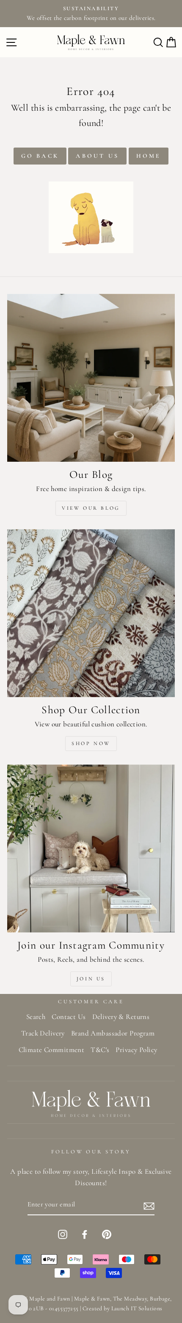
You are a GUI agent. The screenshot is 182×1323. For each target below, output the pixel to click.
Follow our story (90, 1151)
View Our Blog (91, 508)
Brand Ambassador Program (112, 1033)
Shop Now (91, 743)
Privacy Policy (136, 1049)
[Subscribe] (148, 1205)
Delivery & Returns (121, 1016)
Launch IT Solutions (137, 1308)
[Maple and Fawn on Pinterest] (106, 1233)
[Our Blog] (91, 378)
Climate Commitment (52, 1049)
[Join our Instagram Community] (91, 848)
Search (36, 1016)
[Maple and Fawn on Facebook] (84, 1233)
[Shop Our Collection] (91, 613)
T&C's (100, 1049)
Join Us (91, 979)
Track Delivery (43, 1033)
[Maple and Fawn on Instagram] (62, 1233)
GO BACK (40, 155)
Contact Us (68, 1016)
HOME (148, 155)
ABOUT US (97, 155)
